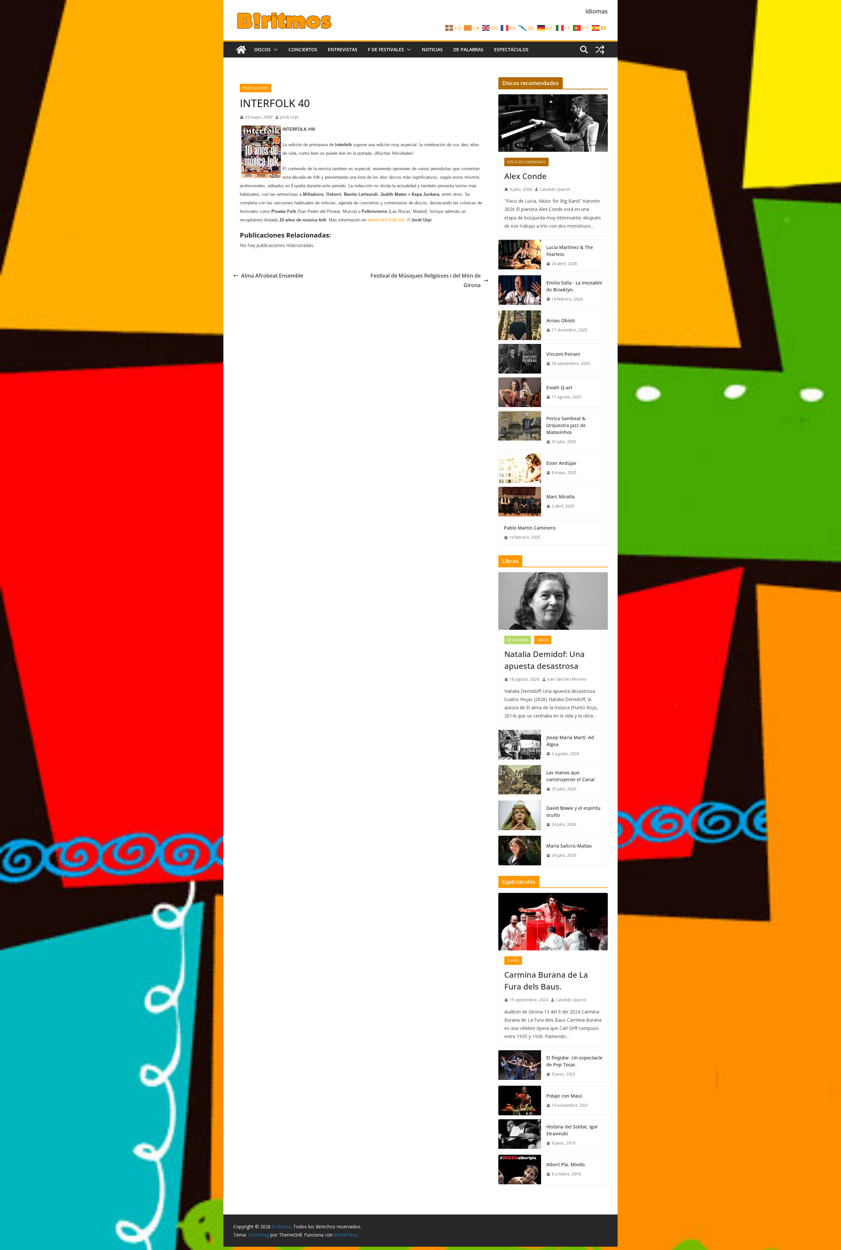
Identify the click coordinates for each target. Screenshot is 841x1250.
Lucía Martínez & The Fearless (569, 250)
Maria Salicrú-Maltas (569, 846)
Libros (543, 640)
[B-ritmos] (241, 49)
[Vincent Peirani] (519, 359)
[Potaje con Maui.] (519, 1100)
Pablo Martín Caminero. (530, 528)
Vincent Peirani (563, 354)
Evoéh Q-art (559, 387)
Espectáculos (511, 49)
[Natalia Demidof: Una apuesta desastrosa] (553, 601)
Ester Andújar (561, 463)
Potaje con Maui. (564, 1096)
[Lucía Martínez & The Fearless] (519, 255)
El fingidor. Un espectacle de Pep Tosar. (574, 1061)
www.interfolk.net (386, 219)
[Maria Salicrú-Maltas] (519, 850)
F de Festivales (386, 49)
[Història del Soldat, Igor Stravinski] (519, 1135)
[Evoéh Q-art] (519, 392)
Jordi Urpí (289, 117)
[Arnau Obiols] (519, 325)
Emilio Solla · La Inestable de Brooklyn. (574, 286)
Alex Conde (525, 175)
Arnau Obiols (560, 320)
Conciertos (302, 49)
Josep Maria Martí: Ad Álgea (570, 740)
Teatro (513, 960)
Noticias (432, 49)
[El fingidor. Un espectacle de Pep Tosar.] (519, 1066)
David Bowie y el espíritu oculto (573, 811)
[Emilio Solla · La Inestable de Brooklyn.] (519, 291)
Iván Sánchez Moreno (567, 679)
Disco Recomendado (526, 162)
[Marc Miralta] (519, 501)
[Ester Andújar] (519, 468)
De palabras (468, 49)
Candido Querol (555, 189)
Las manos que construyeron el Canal (570, 776)
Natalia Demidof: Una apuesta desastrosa (544, 659)
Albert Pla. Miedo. (566, 1164)
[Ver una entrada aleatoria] (600, 49)
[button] (274, 49)
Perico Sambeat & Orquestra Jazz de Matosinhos (566, 425)
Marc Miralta (560, 496)
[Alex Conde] (553, 123)
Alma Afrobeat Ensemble (272, 275)
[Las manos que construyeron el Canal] (519, 781)
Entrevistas (342, 49)
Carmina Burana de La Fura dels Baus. (546, 980)
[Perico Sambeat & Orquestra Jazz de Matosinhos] (519, 430)
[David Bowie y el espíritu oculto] (519, 816)
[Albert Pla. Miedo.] (519, 1169)
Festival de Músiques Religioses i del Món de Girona (426, 280)
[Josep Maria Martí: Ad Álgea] (519, 745)
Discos (262, 49)
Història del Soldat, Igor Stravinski (572, 1130)
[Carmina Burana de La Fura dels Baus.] (553, 921)
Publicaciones (255, 88)
